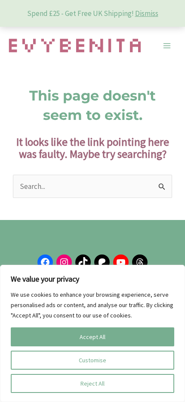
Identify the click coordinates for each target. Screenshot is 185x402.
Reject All (92, 383)
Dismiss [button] (146, 13)
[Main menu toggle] (166, 45)
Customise (92, 360)
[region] (92, 333)
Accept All (92, 337)
